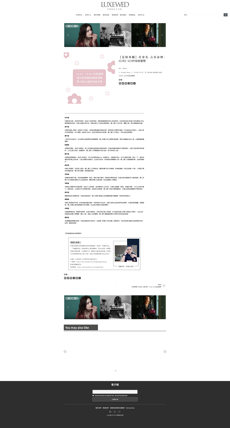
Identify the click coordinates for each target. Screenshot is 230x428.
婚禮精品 (132, 15)
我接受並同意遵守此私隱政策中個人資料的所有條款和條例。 (111, 395)
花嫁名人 (88, 15)
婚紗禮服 (97, 15)
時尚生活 (141, 15)
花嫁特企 (79, 15)
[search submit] (226, 14)
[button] (65, 351)
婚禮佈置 (115, 15)
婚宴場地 (106, 15)
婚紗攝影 (123, 15)
